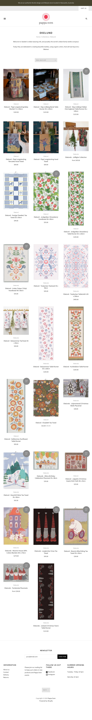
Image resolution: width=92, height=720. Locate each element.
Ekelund (16, 104)
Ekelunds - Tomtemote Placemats (16, 588)
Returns (6, 677)
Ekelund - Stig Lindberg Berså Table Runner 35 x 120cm (46, 108)
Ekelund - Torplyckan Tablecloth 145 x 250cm (75, 295)
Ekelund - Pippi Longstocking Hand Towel (46, 160)
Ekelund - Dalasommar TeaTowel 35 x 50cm (16, 342)
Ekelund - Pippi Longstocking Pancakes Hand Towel (16, 160)
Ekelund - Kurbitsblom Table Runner (75, 367)
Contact (6, 672)
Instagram (51, 674)
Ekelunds (76, 154)
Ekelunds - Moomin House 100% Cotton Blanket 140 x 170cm (16, 552)
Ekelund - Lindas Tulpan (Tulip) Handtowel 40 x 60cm (16, 289)
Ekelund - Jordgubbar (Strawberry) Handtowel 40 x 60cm (46, 218)
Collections (45, 37)
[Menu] (4, 19)
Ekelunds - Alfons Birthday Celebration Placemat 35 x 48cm (46, 477)
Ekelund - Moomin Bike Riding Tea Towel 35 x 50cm (76, 552)
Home (38, 37)
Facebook (51, 672)
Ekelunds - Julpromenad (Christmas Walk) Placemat (76, 404)
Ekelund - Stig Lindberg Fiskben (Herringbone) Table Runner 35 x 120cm (76, 109)
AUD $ (45, 690)
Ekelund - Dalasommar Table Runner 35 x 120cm (46, 368)
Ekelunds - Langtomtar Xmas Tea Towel (46, 552)
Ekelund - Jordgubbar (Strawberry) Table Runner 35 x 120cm (76, 233)
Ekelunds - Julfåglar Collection (76, 157)
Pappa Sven (52, 698)
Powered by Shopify (46, 701)
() (83, 8)
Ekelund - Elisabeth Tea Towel (46, 423)
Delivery (6, 675)
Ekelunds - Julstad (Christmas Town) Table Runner (46, 627)
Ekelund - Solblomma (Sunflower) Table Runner (16, 440)
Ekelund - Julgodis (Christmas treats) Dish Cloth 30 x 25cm (76, 480)
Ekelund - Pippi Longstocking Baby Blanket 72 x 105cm (16, 108)
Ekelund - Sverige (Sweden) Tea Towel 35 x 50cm (16, 216)
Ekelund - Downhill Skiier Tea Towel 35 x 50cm (16, 496)
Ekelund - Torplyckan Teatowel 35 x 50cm (46, 287)
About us (6, 670)
